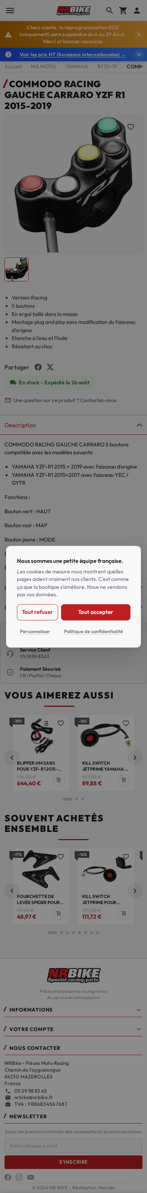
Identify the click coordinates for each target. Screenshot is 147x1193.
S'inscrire (73, 1162)
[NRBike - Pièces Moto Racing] (73, 974)
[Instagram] (19, 1177)
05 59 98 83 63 (30, 1091)
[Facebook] (8, 1177)
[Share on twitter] (50, 367)
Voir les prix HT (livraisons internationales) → (73, 54)
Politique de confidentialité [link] (93, 631)
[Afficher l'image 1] (17, 269)
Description (20, 425)
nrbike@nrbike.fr (33, 1097)
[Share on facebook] (38, 367)
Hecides (106, 1187)
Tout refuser (37, 611)
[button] (12, 757)
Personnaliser (35, 631)
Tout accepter (95, 611)
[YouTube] (30, 1177)
